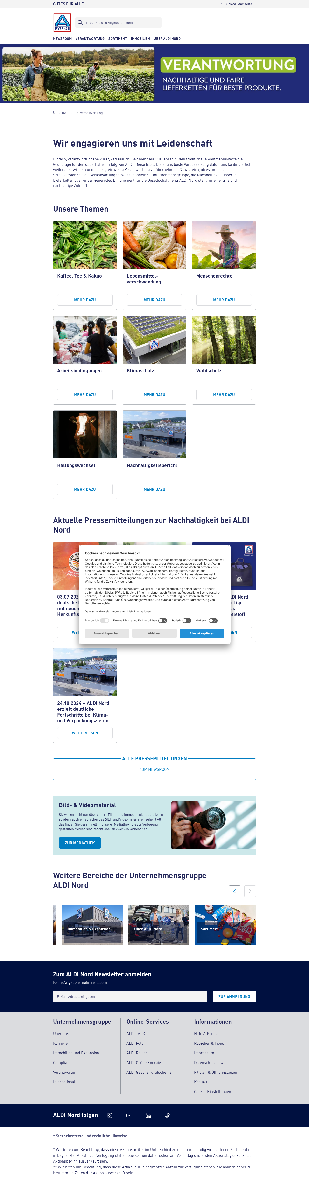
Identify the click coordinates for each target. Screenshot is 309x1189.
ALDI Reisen (137, 1052)
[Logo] (62, 22)
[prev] (234, 891)
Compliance (63, 1062)
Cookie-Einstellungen (212, 1091)
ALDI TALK (135, 1033)
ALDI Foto (134, 1043)
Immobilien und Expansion (76, 1052)
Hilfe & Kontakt (207, 1033)
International (64, 1081)
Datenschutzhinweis (211, 1062)
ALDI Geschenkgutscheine (148, 1072)
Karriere (60, 1043)
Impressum (204, 1052)
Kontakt (200, 1081)
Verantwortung (65, 1072)
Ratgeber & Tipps (209, 1043)
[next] (250, 891)
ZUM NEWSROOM (154, 769)
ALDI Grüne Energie (143, 1062)
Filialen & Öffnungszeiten (215, 1072)
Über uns (61, 1033)
